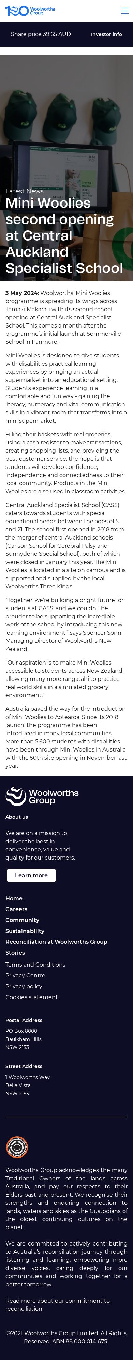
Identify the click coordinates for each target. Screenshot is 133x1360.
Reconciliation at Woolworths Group (56, 942)
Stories (15, 953)
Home (14, 898)
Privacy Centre (25, 975)
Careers (16, 909)
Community (22, 920)
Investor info (106, 34)
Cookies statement (31, 997)
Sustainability (24, 931)
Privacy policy (23, 986)
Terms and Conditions (35, 964)
